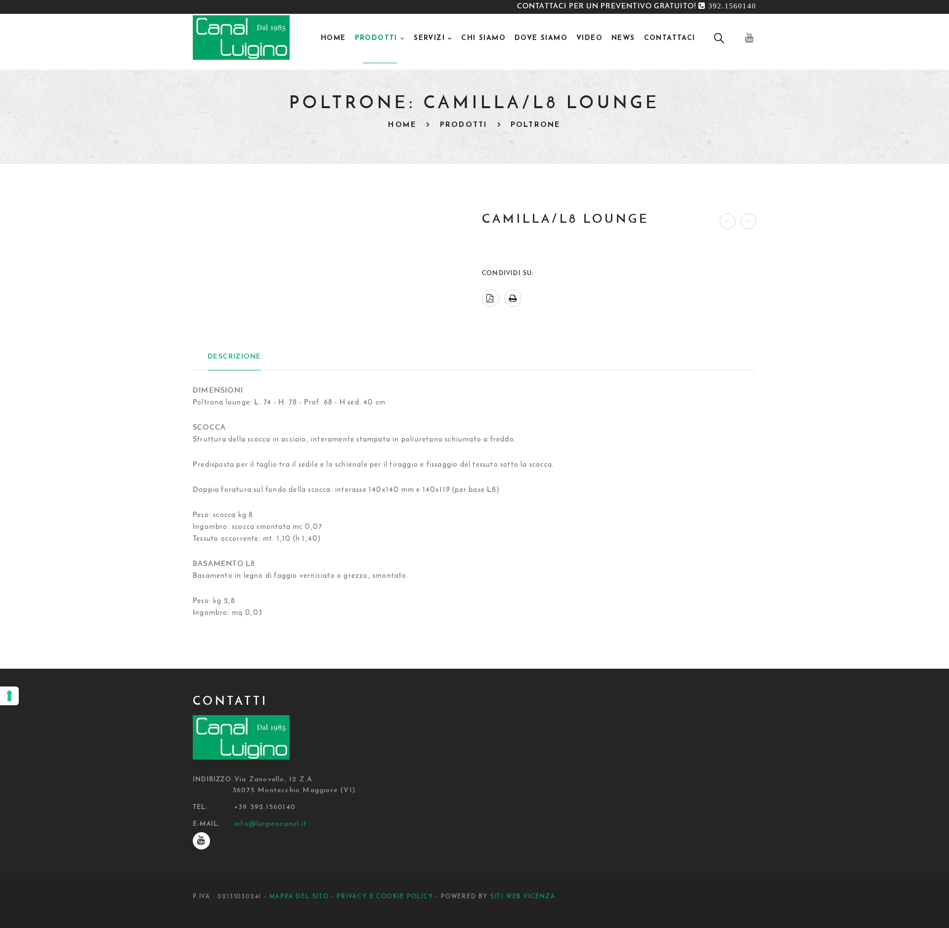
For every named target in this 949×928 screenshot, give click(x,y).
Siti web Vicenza (523, 897)
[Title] (201, 840)
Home (402, 125)
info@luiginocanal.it (270, 824)
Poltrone (536, 125)
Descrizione (234, 357)
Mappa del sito (299, 897)
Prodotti (464, 125)
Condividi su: (508, 273)
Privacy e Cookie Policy (385, 897)
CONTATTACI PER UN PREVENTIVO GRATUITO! (636, 6)
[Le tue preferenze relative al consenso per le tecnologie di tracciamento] (9, 695)
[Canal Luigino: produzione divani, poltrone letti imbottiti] (241, 38)
